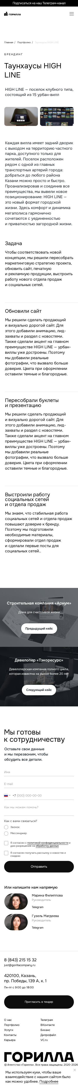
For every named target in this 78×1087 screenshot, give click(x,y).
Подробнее (48, 1081)
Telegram (38, 907)
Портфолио (24, 42)
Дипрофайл (48, 1035)
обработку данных (47, 846)
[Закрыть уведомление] (75, 1070)
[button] (71, 12)
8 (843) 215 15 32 (20, 960)
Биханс (45, 1030)
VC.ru (44, 1040)
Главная (8, 42)
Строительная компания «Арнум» (39, 603)
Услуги (8, 1030)
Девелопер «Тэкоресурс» (39, 660)
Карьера (9, 1040)
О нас (8, 1020)
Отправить (39, 866)
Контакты (10, 1035)
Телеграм (47, 1020)
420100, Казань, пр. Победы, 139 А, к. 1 (25, 978)
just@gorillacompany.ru (19, 965)
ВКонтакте (48, 1025)
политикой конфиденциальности (47, 843)
